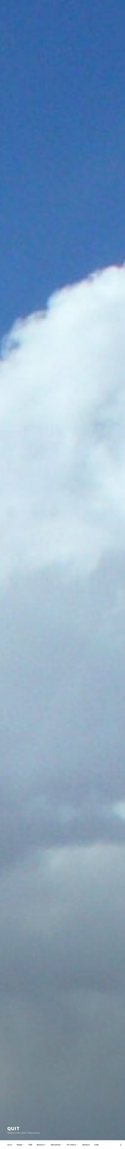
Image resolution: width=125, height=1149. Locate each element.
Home (9, 1145)
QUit (13, 1128)
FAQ (30, 1145)
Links (96, 1145)
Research (40, 1145)
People (19, 1145)
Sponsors (86, 1145)
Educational (55, 1145)
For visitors (71, 1145)
